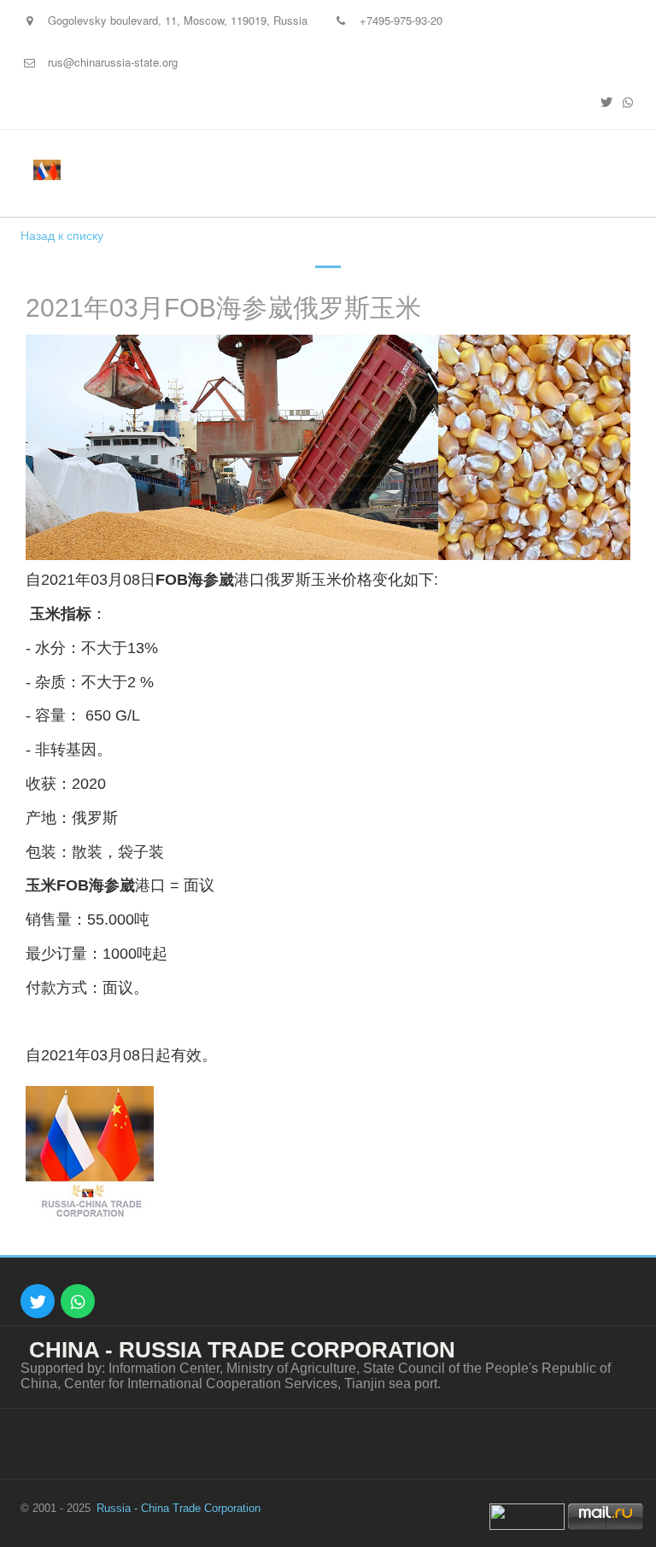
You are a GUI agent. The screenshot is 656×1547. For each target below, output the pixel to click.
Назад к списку (61, 234)
